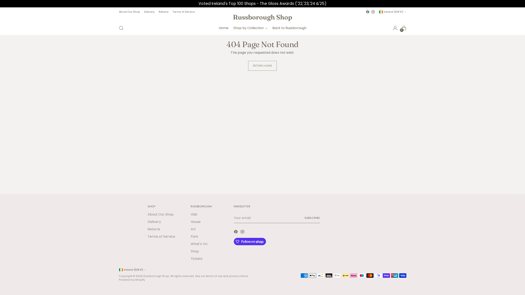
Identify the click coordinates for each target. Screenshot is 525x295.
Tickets (197, 258)
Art (193, 229)
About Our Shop (160, 214)
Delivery (154, 221)
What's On (199, 244)
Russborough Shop (156, 276)
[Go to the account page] (395, 28)
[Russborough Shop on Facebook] (368, 12)
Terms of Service (161, 236)
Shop (195, 251)
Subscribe (312, 218)
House (196, 221)
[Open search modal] (121, 28)
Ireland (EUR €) (393, 12)
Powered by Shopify (132, 279)
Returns (154, 229)
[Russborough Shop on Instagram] (373, 12)
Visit (194, 214)
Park (194, 236)
